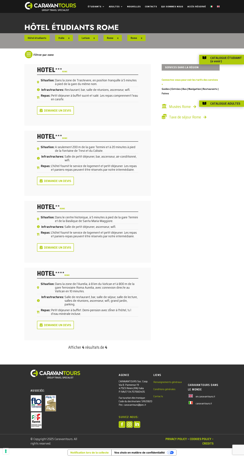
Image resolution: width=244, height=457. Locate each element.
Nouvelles (134, 6)
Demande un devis (57, 110)
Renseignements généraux (167, 382)
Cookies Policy (200, 438)
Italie (61, 38)
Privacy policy (176, 438)
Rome (110, 38)
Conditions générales (164, 389)
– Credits (207, 441)
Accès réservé (196, 6)
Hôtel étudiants (37, 38)
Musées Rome (180, 107)
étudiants (94, 6)
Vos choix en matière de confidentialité (139, 452)
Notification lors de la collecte (89, 452)
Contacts (151, 6)
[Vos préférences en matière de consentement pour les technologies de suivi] (6, 451)
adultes (114, 6)
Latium (86, 38)
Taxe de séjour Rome (185, 117)
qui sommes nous (172, 6)
